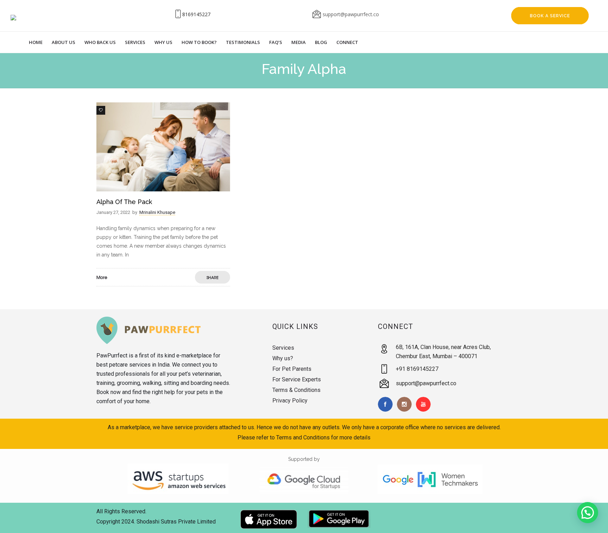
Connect (347, 42)
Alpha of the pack (124, 201)
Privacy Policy (290, 400)
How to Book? (199, 42)
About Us (63, 42)
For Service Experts (296, 379)
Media (298, 42)
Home (36, 42)
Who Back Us (100, 42)
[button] (587, 512)
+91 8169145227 (417, 369)
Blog (321, 42)
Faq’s (275, 42)
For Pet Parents (291, 369)
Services (135, 42)
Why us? (282, 358)
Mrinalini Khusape (157, 212)
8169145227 (196, 14)
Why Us (163, 42)
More (101, 277)
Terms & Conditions (296, 390)
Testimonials (243, 42)
